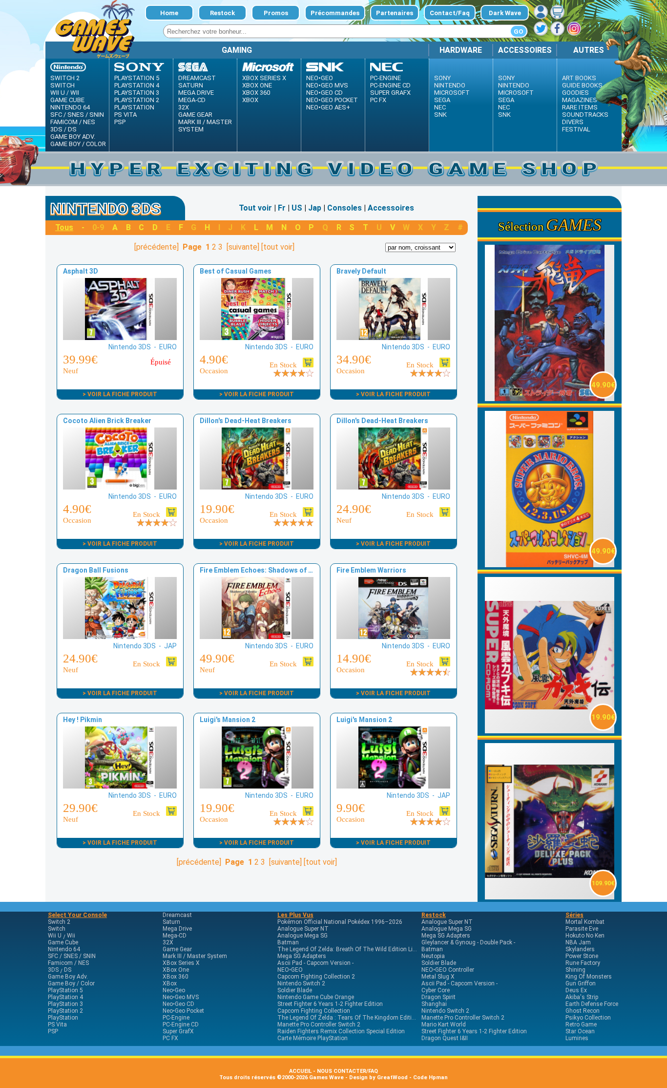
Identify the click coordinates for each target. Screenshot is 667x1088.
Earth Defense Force (591, 1004)
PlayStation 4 (136, 85)
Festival (576, 129)
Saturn (190, 85)
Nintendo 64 (70, 107)
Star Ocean (580, 1031)
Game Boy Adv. (72, 136)
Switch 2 (65, 78)
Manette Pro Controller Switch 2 (318, 1024)
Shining (575, 969)
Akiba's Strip (581, 997)
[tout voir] (277, 247)
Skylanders (580, 949)
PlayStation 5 (136, 78)
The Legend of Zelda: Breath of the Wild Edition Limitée (352, 949)
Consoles (344, 208)
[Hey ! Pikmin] (119, 785)
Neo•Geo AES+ (328, 107)
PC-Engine (385, 78)
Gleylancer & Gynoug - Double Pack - (468, 942)
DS (72, 129)
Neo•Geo (319, 78)
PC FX (378, 100)
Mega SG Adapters (301, 956)
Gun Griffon (580, 983)
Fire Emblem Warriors (371, 570)
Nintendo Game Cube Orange (315, 997)
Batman (288, 942)
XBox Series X (264, 78)
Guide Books (582, 85)
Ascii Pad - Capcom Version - (315, 963)
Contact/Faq (450, 13)
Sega (442, 100)
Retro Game (581, 1024)
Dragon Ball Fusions (95, 570)
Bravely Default (361, 271)
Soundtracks (585, 114)
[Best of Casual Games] (256, 337)
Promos (276, 13)
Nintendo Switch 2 (301, 983)
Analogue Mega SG (302, 935)
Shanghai (434, 1004)
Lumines (576, 1038)
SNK (440, 114)
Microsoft (452, 92)
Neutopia (433, 956)
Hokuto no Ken (584, 935)
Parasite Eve (581, 928)
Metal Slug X (438, 976)
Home (169, 13)
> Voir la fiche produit (120, 394)
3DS (56, 129)
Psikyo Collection (588, 1017)
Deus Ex (576, 990)
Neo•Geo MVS (327, 85)
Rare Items (580, 107)
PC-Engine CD (390, 85)
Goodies (575, 92)
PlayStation (134, 107)
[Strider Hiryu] (550, 398)
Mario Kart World (443, 1024)
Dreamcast (197, 78)
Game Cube (67, 100)
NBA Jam (578, 942)
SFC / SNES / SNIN (77, 114)
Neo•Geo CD (324, 92)
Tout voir (255, 208)
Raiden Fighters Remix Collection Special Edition (341, 1031)
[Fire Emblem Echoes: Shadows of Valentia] (256, 636)
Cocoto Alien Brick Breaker (107, 421)
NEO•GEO (290, 969)
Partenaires (394, 13)
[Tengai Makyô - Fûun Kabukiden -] (550, 730)
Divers (573, 122)
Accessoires (391, 208)
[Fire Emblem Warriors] (393, 636)
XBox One (257, 85)
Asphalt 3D (80, 271)
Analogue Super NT (303, 928)
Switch (62, 85)
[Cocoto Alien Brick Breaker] (119, 486)
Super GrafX (390, 92)
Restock (222, 13)
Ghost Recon (582, 1010)
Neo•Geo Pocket (332, 100)
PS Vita (125, 114)
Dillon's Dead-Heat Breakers (246, 421)
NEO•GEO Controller (447, 969)
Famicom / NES (72, 122)
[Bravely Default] (393, 337)
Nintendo (449, 85)
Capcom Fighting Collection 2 (316, 976)
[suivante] (243, 247)
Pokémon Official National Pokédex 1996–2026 (339, 921)
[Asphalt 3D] (119, 337)
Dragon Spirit (438, 997)
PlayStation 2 (136, 100)
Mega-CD (192, 100)
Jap (314, 208)
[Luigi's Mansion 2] (256, 785)
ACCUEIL (300, 1071)
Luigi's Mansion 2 (227, 720)
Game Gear (195, 114)
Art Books (579, 78)
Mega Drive (196, 92)
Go (518, 31)
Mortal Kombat (584, 921)
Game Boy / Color (78, 144)
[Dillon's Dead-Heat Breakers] (256, 486)
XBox (250, 100)
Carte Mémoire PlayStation (312, 1038)
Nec (440, 107)
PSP (119, 122)
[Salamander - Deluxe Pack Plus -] (550, 896)
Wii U (57, 92)
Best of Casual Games (235, 271)
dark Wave (505, 13)
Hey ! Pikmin (82, 720)
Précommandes (335, 13)
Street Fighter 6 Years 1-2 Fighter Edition (330, 1004)
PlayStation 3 (136, 92)
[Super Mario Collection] (550, 564)
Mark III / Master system (205, 125)
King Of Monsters (588, 976)
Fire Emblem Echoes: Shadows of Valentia (267, 570)
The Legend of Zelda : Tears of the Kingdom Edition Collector (360, 1017)
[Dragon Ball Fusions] (119, 636)
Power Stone (581, 956)
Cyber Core (435, 990)
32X (183, 107)
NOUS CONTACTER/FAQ (347, 1071)
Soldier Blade (294, 990)
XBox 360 (256, 92)
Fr (282, 208)
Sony (442, 78)
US (297, 208)
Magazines (579, 100)
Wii (74, 92)
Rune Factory (582, 963)
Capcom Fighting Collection (313, 1010)
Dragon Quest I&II (444, 1038)
